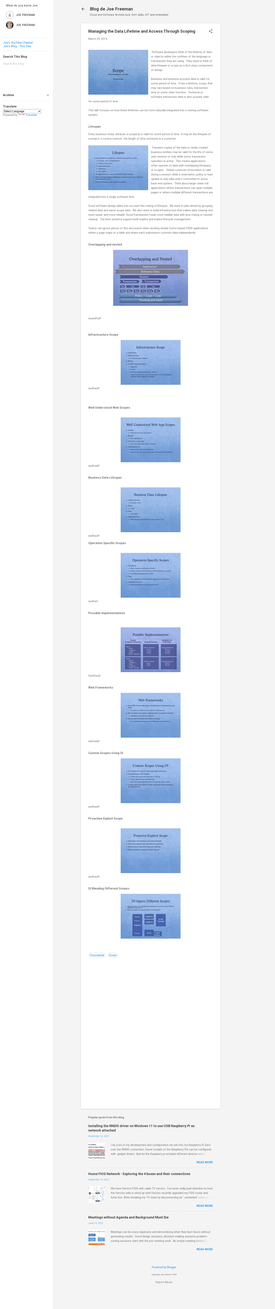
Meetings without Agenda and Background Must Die (128, 1217)
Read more (205, 1162)
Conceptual (97, 955)
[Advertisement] (235, 79)
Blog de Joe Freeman (111, 9)
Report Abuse (164, 1282)
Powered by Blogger (164, 1267)
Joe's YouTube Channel (18, 42)
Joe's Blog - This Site (17, 46)
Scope (113, 955)
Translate (31, 115)
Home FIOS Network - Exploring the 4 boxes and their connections (139, 1174)
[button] (210, 31)
